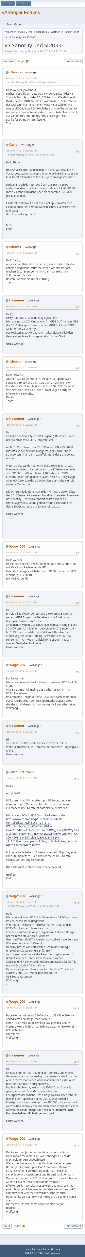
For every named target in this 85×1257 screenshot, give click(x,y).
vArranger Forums (21, 12)
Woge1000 (17, 546)
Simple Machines (52, 1253)
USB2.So (11, 693)
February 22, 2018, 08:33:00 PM (21, 670)
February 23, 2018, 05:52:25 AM (21, 777)
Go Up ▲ (55, 1248)
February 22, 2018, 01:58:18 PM (21, 367)
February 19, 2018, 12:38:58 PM (21, 252)
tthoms (15, 72)
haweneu (16, 300)
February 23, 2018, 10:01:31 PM (21, 1061)
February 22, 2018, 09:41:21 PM (21, 731)
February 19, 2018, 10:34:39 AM (21, 150)
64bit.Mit (21, 965)
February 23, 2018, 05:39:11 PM (21, 1007)
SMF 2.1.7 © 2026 (33, 1253)
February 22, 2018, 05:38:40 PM (21, 552)
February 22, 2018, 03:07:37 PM (21, 424)
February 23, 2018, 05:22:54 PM (21, 901)
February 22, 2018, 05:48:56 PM (21, 602)
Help (27, 1248)
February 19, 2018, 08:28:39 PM (21, 306)
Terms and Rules (40, 1248)
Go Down (9, 61)
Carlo (13, 144)
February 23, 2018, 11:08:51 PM (21, 1144)
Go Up (7, 1226)
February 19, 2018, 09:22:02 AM (21, 78)
